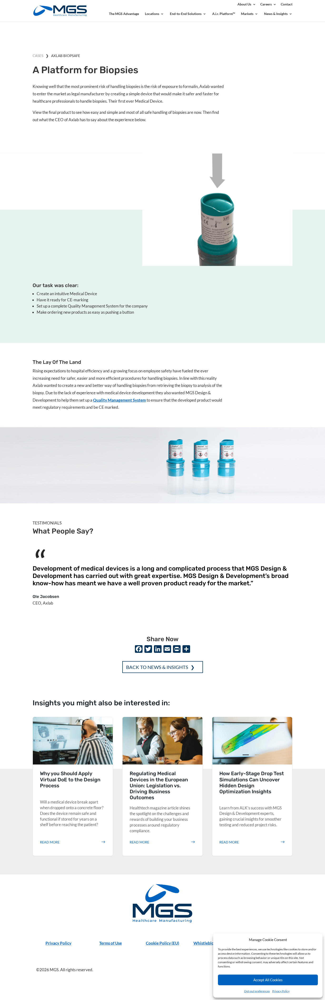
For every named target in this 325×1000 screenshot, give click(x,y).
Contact (286, 4)
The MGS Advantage (124, 14)
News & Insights (276, 14)
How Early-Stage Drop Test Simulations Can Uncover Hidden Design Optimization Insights (252, 786)
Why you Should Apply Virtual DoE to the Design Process (73, 786)
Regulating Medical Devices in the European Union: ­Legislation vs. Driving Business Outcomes (163, 786)
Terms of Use (110, 943)
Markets (247, 14)
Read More (49, 842)
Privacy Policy (281, 991)
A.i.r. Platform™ (223, 14)
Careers (266, 4)
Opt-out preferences (257, 991)
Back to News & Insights (157, 667)
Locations (152, 14)
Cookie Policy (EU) (162, 943)
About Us (244, 4)
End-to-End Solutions (186, 14)
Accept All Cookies (268, 980)
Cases (38, 55)
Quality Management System (119, 400)
